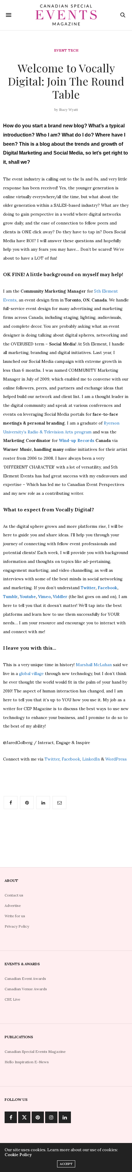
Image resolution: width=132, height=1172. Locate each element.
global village (32, 673)
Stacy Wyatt (68, 110)
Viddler (60, 596)
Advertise (13, 905)
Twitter (88, 587)
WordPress (116, 759)
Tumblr (10, 596)
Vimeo (44, 596)
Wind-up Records (76, 440)
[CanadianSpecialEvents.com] (66, 15)
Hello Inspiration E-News (27, 1062)
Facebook (107, 587)
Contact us (14, 895)
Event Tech (66, 50)
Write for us (15, 916)
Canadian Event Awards (25, 978)
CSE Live (12, 999)
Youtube (28, 596)
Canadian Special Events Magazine (35, 1051)
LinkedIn (91, 759)
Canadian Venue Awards (26, 989)
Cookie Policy (18, 1154)
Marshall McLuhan (94, 664)
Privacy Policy (17, 926)
